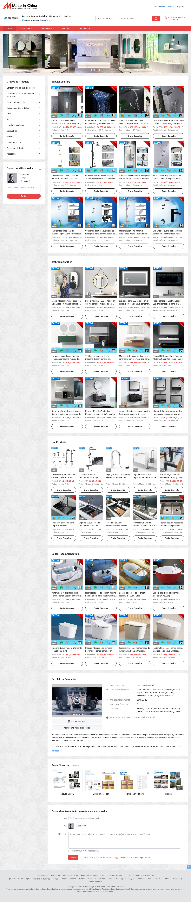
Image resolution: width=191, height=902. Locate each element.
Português (92, 879)
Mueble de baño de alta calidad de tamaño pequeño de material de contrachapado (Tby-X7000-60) (167, 414)
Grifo (9, 113)
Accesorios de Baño (15, 148)
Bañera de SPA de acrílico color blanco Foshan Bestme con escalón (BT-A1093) (66, 595)
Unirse (171, 6)
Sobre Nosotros (47, 28)
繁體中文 (46, 879)
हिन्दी (149, 879)
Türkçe (166, 879)
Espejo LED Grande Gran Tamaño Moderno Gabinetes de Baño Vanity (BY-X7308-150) (168, 359)
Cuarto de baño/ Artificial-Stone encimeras (20, 95)
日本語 (55, 879)
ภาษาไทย (157, 879)
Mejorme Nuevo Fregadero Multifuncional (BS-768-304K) (90, 525)
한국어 (123, 879)
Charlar (25, 181)
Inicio (9, 28)
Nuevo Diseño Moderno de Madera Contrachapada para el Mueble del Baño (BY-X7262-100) (66, 414)
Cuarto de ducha (14, 142)
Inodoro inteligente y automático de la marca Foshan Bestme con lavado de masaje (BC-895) (134, 651)
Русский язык (113, 879)
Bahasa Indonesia (95, 881)
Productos (27, 28)
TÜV (155, 717)
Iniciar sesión (159, 6)
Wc (8, 119)
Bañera (10, 136)
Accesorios (11, 153)
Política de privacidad (89, 875)
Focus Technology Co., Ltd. (90, 886)
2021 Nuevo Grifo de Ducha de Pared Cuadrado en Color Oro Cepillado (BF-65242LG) (64, 178)
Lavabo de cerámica (15, 125)
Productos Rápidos (135, 875)
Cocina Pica (12, 131)
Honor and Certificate (135, 793)
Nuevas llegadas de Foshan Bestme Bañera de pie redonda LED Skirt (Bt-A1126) (101, 595)
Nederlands (141, 879)
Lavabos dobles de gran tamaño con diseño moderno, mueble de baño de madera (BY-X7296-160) (65, 359)
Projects (168, 793)
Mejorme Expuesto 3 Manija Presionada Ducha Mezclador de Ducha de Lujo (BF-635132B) (133, 233)
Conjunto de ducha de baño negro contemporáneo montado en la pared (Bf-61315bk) (167, 233)
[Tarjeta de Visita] (39, 168)
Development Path (101, 793)
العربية (131, 879)
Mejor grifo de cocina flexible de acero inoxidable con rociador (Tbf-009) (118, 477)
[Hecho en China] (21, 5)
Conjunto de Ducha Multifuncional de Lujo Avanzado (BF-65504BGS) (90, 477)
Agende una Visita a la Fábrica (77, 727)
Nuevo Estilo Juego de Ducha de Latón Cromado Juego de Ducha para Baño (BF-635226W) (167, 178)
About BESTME (67, 793)
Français (64, 879)
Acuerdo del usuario (70, 875)
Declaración (55, 875)
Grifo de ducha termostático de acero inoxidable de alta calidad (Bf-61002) (134, 123)
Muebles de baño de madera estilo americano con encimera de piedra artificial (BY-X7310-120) (134, 359)
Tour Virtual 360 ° (78, 721)
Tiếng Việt (176, 879)
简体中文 (36, 879)
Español (73, 879)
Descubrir (66, 28)
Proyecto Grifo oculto (16, 102)
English (27, 879)
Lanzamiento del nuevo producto (21, 87)
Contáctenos (84, 28)
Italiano (102, 879)
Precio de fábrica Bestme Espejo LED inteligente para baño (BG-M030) (167, 304)
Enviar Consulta (67, 136)
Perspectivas (150, 875)
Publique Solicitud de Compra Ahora (132, 857)
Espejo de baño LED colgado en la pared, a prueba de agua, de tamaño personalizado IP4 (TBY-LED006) (134, 304)
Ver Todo (55, 750)
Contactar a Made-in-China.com (113, 875)
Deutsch (82, 879)
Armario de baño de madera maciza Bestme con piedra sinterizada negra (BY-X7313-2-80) (134, 414)
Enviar (73, 857)
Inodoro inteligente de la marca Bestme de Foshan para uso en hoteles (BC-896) (98, 651)
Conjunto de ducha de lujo (18, 108)
